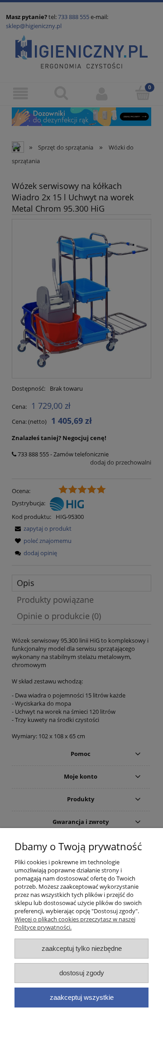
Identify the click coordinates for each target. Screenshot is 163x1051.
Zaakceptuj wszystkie (82, 997)
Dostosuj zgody (81, 973)
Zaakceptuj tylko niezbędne (82, 948)
